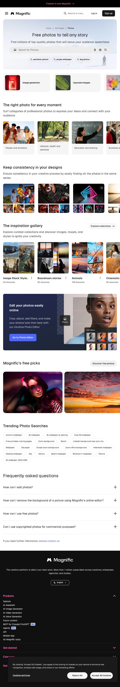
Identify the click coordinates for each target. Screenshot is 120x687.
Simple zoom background (47, 447)
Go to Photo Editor (22, 337)
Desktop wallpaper (14, 454)
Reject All (77, 675)
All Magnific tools (11, 639)
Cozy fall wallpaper (82, 435)
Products (8, 595)
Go (10, 406)
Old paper (25, 447)
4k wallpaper (34, 435)
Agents (9, 628)
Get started (10, 647)
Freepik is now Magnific (58, 3)
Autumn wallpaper (14, 435)
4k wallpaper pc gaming (57, 435)
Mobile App (8, 635)
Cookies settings (21, 675)
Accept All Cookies (101, 675)
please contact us (49, 541)
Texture (101, 454)
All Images (59, 28)
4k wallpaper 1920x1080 (16, 460)
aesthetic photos (40, 59)
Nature (41, 454)
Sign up (108, 13)
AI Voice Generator (12, 616)
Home (48, 28)
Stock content (10, 620)
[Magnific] (60, 560)
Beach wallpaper (58, 454)
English (60, 582)
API (5, 632)
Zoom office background (76, 447)
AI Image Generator (13, 608)
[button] (60, 582)
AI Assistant (9, 605)
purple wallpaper (64, 59)
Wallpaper (10, 447)
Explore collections (101, 226)
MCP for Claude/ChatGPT (19, 624)
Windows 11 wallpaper (82, 454)
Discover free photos (103, 363)
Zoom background (46, 441)
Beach (63, 441)
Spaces (7, 601)
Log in (94, 13)
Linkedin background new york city (88, 441)
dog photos (85, 59)
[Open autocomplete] (14, 50)
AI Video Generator (12, 612)
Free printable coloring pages (19, 441)
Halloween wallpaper (102, 447)
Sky (30, 454)
